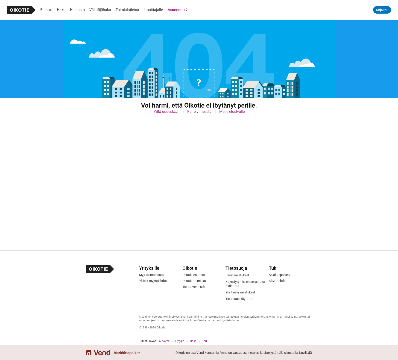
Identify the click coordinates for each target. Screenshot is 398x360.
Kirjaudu (382, 10)
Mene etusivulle (232, 111)
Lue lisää (305, 352)
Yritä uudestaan (166, 111)
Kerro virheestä (199, 111)
